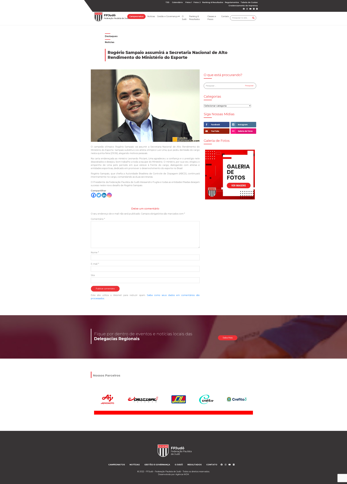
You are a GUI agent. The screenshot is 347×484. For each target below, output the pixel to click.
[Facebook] (93, 195)
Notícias (151, 16)
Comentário (98, 219)
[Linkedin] (104, 195)
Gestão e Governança (157, 464)
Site (93, 275)
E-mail (95, 264)
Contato (225, 16)
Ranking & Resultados (212, 2)
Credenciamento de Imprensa (243, 5)
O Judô (184, 17)
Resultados (194, 464)
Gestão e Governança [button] (167, 16)
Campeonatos (136, 16)
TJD (167, 2)
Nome (95, 252)
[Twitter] (98, 195)
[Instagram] (109, 195)
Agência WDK (182, 474)
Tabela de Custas (249, 2)
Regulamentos (232, 2)
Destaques (111, 36)
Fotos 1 (188, 2)
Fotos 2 (197, 2)
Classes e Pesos (211, 17)
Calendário (177, 2)
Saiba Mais (228, 337)
